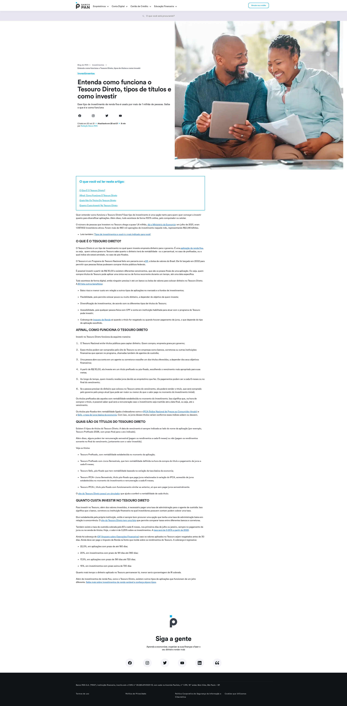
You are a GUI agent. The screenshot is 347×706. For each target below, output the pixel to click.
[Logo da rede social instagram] (147, 663)
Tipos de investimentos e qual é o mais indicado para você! (122, 234)
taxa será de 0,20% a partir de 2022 (171, 530)
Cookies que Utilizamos (235, 693)
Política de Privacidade (136, 693)
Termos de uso (82, 693)
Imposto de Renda (102, 319)
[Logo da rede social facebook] (130, 663)
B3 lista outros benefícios (89, 284)
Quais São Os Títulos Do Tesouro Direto (97, 200)
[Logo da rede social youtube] (182, 663)
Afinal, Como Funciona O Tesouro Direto (98, 195)
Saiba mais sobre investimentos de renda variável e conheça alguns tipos (121, 582)
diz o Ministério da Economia (161, 224)
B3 (146, 261)
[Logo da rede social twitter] (164, 663)
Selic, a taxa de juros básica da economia (97, 414)
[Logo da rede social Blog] (217, 663)
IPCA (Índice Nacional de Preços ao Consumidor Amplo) (170, 411)
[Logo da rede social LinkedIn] (199, 663)
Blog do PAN (83, 65)
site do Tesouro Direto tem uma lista (118, 520)
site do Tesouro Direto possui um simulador (99, 493)
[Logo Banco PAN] (83, 5)
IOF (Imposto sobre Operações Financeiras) (118, 536)
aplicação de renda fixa (191, 248)
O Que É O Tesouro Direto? (92, 190)
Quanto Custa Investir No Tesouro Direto (98, 205)
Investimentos (98, 65)
